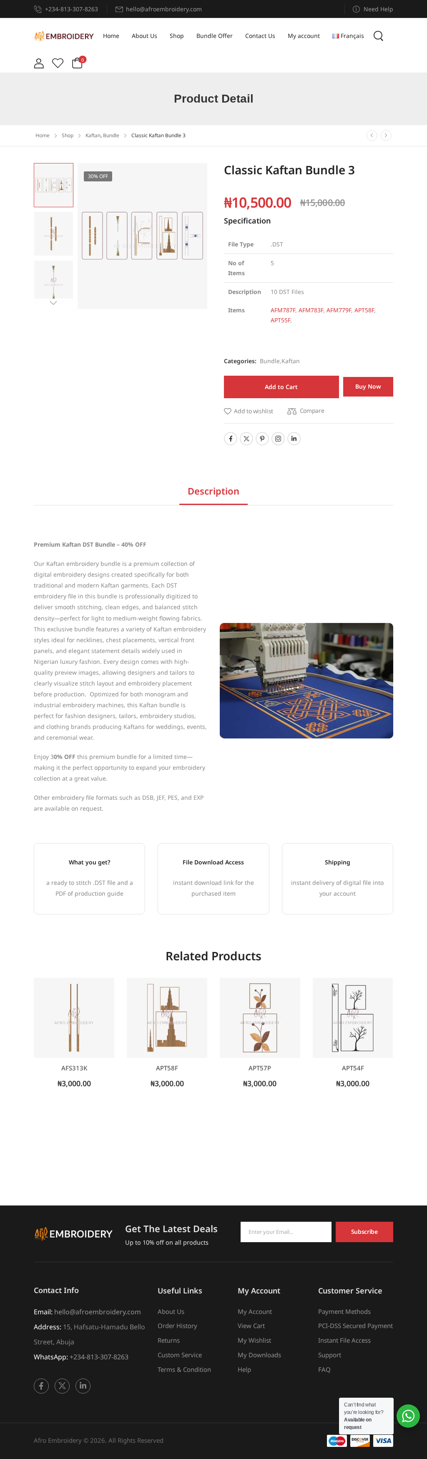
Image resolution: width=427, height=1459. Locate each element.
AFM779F (339, 310)
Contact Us (260, 36)
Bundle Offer (214, 36)
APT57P (260, 1068)
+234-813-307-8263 (71, 9)
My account (304, 36)
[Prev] (372, 135)
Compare (312, 410)
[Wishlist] (57, 63)
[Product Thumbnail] (142, 236)
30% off (98, 176)
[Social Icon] (230, 438)
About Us (144, 36)
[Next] (386, 135)
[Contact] (39, 9)
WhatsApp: (51, 1356)
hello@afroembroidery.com (97, 1311)
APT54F (353, 1068)
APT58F (364, 310)
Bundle (111, 135)
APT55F (280, 320)
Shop (177, 36)
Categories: (240, 361)
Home (111, 36)
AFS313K (74, 1068)
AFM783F (311, 310)
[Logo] (64, 36)
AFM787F (283, 310)
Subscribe (364, 1232)
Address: (47, 1326)
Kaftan (92, 135)
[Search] (379, 35)
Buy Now (368, 386)
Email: (43, 1311)
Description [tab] (213, 491)
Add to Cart (281, 387)
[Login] (39, 63)
